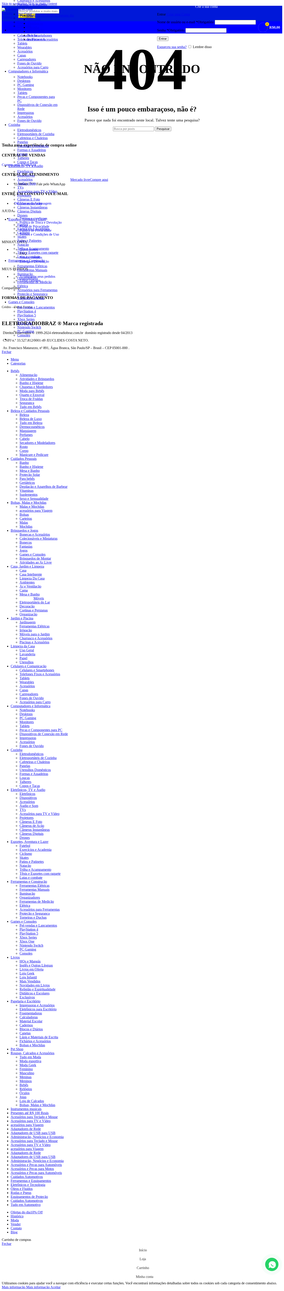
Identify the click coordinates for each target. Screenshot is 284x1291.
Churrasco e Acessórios (36, 638)
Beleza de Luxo (31, 419)
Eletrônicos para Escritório (38, 1009)
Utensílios (27, 662)
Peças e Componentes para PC (41, 730)
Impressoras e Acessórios (37, 1005)
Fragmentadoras (31, 1013)
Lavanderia (27, 654)
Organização (28, 614)
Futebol (22, 225)
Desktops (23, 81)
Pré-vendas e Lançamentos (36, 307)
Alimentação (28, 375)
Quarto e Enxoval (32, 395)
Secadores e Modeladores (37, 443)
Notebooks (25, 77)
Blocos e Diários (31, 1029)
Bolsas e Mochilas (32, 1045)
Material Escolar (31, 1021)
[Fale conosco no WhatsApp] (271, 1264)
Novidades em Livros (35, 985)
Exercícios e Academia (33, 228)
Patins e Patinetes (29, 240)
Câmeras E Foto (28, 199)
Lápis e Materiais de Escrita (39, 1037)
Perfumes (26, 435)
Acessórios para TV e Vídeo (37, 191)
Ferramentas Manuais (32, 270)
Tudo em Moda (30, 1057)
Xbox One (24, 323)
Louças (22, 154)
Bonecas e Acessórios (35, 534)
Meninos (26, 1081)
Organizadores (27, 278)
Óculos (25, 1093)
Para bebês (27, 478)
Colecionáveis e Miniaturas (38, 538)
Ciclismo (23, 232)
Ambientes (27, 582)
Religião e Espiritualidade (37, 989)
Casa (23, 570)
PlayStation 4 (26, 311)
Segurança (27, 403)
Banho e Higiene (31, 383)
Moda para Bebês (32, 391)
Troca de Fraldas (31, 399)
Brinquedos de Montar (35, 558)
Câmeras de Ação (29, 203)
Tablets (22, 93)
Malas (24, 522)
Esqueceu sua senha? (172, 47)
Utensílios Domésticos (33, 146)
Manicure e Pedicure (34, 455)
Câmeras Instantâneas (32, 207)
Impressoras (25, 113)
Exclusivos (27, 997)
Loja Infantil (28, 977)
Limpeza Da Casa (32, 578)
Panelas (22, 142)
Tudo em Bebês (30, 407)
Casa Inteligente (31, 574)
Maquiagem (28, 431)
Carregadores (26, 59)
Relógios (26, 1089)
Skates (21, 236)
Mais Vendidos (30, 981)
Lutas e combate (28, 256)
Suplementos (28, 494)
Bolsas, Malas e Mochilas (37, 1105)
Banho (24, 463)
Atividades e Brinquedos (37, 379)
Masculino (27, 1073)
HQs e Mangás (30, 961)
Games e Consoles (32, 554)
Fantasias (26, 546)
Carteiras (26, 518)
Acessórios (25, 51)
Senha (171, 30)
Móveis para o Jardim (35, 634)
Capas (21, 55)
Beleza (24, 415)
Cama (24, 590)
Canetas (25, 1033)
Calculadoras (29, 1017)
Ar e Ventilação (30, 586)
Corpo (24, 451)
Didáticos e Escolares (34, 993)
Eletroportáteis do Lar (35, 602)
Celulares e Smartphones (37, 670)
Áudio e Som (26, 183)
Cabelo (25, 439)
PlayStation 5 (26, 315)
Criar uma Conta (178, 14)
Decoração (27, 606)
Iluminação (25, 274)
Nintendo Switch (29, 327)
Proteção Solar (30, 475)
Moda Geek (28, 1065)
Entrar (163, 38)
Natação (23, 244)
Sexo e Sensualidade (34, 498)
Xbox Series (26, 319)
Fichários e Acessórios (35, 1041)
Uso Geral (27, 650)
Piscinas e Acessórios (32, 4)
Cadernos (26, 1025)
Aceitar (55, 1287)
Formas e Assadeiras (31, 150)
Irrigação (26, 630)
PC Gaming (25, 85)
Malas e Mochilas (32, 506)
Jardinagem (28, 622)
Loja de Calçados (32, 1101)
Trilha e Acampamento (33, 248)
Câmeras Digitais (29, 211)
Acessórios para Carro (32, 67)
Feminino (26, 1069)
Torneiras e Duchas (30, 298)
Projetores (24, 195)
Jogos (24, 550)
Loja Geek (27, 973)
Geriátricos (27, 482)
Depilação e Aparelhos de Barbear (43, 486)
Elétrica (22, 286)
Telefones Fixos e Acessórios (40, 674)
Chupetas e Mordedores (36, 387)
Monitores (24, 89)
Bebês (24, 1085)
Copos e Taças (27, 162)
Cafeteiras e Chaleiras (32, 138)
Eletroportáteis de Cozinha (35, 134)
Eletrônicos (25, 171)
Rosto (24, 447)
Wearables (24, 47)
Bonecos (26, 542)
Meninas (26, 1077)
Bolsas (24, 514)
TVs (20, 187)
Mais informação (26, 1287)
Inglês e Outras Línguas (36, 965)
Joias (23, 1097)
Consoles (23, 335)
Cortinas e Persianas (34, 610)
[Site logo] (9, 17)
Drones (22, 215)
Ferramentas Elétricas (32, 266)
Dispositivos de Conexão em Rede (44, 734)
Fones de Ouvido (29, 63)
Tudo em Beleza (31, 423)
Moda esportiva (30, 1061)
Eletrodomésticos (29, 130)
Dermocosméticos (32, 427)
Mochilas (26, 526)
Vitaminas (27, 490)
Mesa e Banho (30, 471)
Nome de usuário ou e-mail (185, 22)
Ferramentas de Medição (34, 282)
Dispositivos (26, 175)
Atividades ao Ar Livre (36, 562)
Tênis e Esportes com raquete (37, 252)
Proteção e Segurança (32, 294)
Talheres (23, 158)
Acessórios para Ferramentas (37, 290)
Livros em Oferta (31, 969)
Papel (23, 658)
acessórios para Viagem (36, 510)
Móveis (39, 598)
